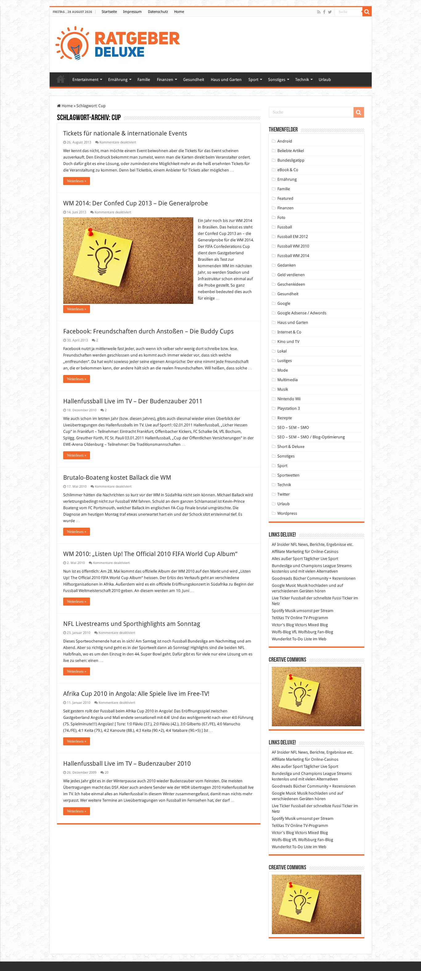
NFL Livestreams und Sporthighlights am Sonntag (131, 623)
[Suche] (367, 11)
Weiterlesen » (76, 181)
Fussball (284, 227)
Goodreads (282, 578)
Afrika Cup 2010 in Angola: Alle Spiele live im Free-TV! (136, 693)
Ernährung (118, 79)
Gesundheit (193, 79)
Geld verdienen (291, 274)
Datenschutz (158, 12)
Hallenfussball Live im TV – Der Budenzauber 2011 (132, 401)
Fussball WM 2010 (293, 246)
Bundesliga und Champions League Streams (312, 565)
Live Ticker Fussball (288, 598)
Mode (282, 370)
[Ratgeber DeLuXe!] (121, 43)
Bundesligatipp (291, 160)
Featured (285, 198)
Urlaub (325, 79)
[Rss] (319, 12)
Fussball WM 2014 (293, 255)
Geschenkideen (291, 284)
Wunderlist (281, 639)
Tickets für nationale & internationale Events (125, 133)
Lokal (282, 351)
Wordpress (287, 513)
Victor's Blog (283, 624)
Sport (253, 79)
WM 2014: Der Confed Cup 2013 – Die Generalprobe (135, 203)
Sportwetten (288, 475)
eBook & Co (287, 169)
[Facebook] (324, 12)
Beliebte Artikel (290, 150)
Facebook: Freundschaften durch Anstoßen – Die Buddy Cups (148, 331)
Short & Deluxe (291, 446)
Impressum (132, 12)
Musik (282, 389)
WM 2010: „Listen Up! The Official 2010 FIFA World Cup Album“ (150, 554)
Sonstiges (276, 79)
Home (179, 12)
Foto (281, 217)
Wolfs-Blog (281, 632)
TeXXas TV (280, 617)
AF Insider (281, 544)
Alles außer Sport (287, 558)
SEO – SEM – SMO (293, 427)
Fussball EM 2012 (292, 236)
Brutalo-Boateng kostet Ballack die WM (117, 477)
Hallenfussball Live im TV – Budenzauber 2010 (127, 763)
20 (106, 773)
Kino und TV (288, 341)
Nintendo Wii (288, 399)
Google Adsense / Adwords (301, 313)
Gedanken (286, 265)
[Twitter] (330, 12)
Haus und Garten (226, 79)
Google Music (284, 585)
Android (284, 141)
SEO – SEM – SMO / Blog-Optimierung (311, 437)
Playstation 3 (288, 408)
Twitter (283, 494)
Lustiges (284, 360)
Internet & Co (289, 332)
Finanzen (165, 79)
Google (283, 303)
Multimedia (287, 379)
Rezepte (284, 418)
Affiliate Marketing (288, 551)
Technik (302, 79)
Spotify (278, 610)
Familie (143, 79)
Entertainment (85, 79)
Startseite (109, 12)
